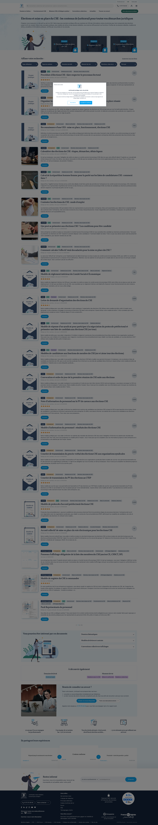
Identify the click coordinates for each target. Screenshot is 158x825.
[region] (79, 94)
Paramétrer (73, 102)
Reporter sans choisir (58, 84)
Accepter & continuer (85, 102)
